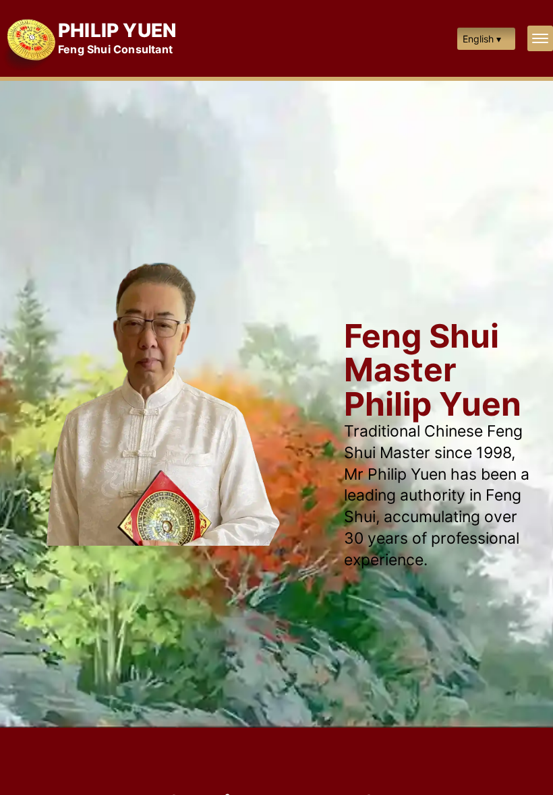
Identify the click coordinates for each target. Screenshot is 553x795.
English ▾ (482, 38)
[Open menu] (540, 38)
